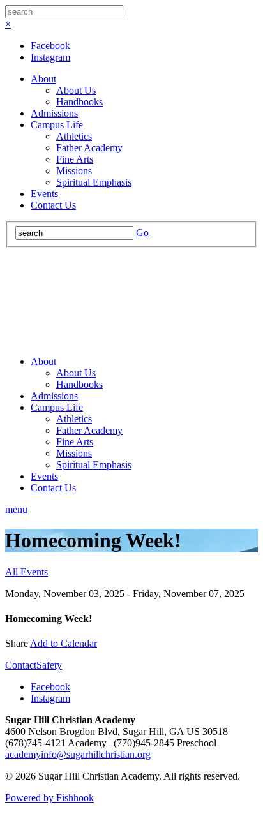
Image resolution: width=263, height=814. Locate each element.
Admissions (54, 113)
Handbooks (79, 101)
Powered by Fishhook (49, 797)
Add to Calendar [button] (63, 643)
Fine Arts (74, 159)
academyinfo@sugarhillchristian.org (78, 754)
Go (142, 232)
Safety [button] (49, 665)
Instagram (50, 57)
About (43, 78)
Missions (74, 170)
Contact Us (53, 205)
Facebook (50, 45)
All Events (26, 571)
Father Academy (89, 147)
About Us (76, 90)
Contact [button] (20, 665)
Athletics (74, 136)
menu (16, 509)
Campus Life (57, 124)
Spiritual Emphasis (94, 182)
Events (44, 193)
